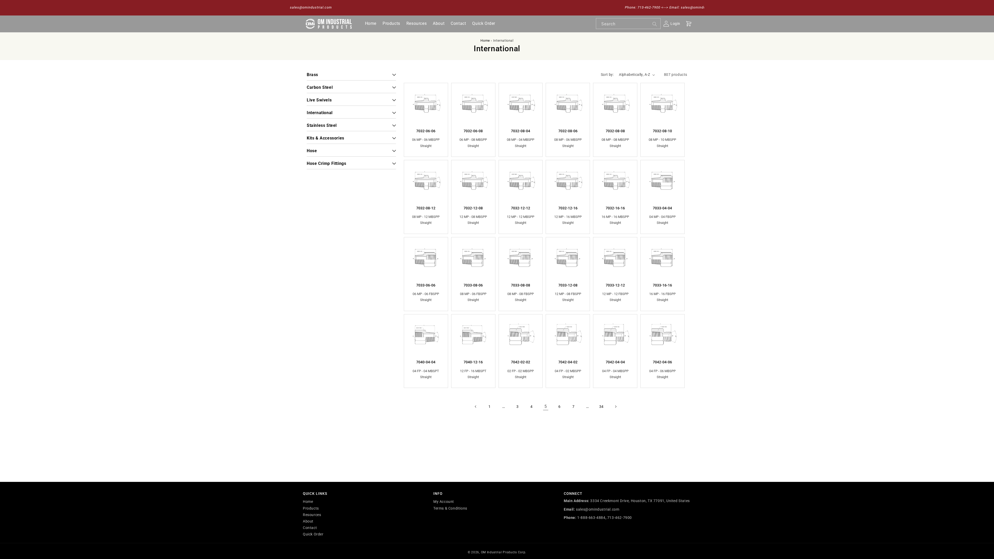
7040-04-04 (425, 362)
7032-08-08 (615, 131)
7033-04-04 (662, 208)
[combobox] (628, 23)
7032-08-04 (520, 131)
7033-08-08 (520, 285)
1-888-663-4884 (591, 518)
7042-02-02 (520, 362)
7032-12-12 (520, 208)
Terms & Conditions (450, 508)
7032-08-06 (568, 131)
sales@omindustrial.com (597, 509)
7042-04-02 (568, 362)
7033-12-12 (615, 285)
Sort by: (607, 74)
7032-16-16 (615, 208)
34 (601, 406)
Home (485, 40)
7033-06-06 (425, 285)
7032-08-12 (425, 208)
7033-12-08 (568, 285)
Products (311, 508)
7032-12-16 (568, 208)
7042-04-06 (662, 362)
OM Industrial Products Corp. (504, 552)
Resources (312, 515)
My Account (443, 501)
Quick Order (313, 534)
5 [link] (545, 406)
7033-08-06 (473, 285)
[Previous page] (475, 406)
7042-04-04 (615, 362)
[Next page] (615, 406)
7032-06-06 (425, 131)
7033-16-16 (662, 285)
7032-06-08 (473, 131)
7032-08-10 (662, 131)
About (308, 521)
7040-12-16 (473, 362)
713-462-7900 (619, 518)
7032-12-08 (473, 208)
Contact (310, 528)
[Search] (654, 24)
